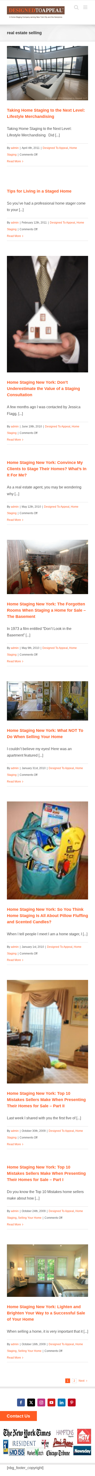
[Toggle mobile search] (76, 7)
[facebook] (21, 1402)
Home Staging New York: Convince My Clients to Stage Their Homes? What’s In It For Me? (46, 468)
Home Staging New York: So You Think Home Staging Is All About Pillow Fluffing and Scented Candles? (47, 915)
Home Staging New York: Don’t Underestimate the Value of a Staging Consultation (43, 388)
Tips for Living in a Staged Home (39, 191)
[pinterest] (72, 1402)
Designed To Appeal (55, 148)
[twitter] (31, 1402)
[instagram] (41, 1402)
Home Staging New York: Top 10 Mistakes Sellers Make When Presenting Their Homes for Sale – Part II (46, 1099)
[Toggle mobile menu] (85, 7)
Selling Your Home (30, 1217)
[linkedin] (61, 1402)
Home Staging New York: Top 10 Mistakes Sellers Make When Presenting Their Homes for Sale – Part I (46, 1173)
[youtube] (51, 1402)
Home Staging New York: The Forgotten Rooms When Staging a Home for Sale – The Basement (46, 610)
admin (15, 148)
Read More (14, 161)
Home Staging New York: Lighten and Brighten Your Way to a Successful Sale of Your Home (46, 1313)
